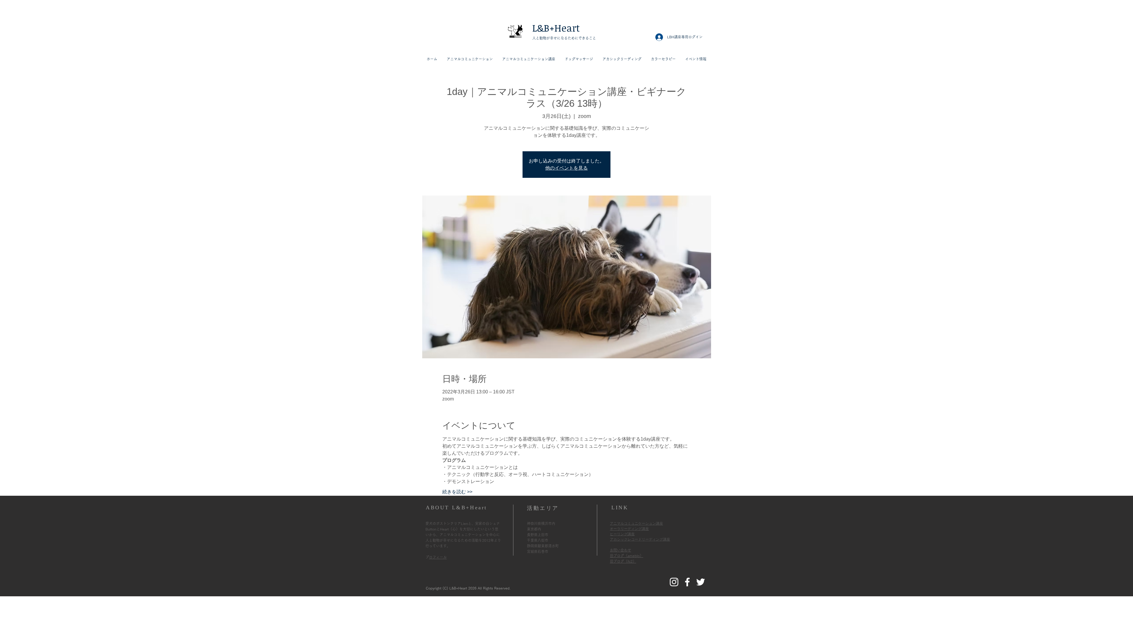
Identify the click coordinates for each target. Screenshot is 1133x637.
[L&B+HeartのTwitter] (700, 582)
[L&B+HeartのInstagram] (674, 582)
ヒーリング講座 (622, 534)
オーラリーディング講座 (629, 529)
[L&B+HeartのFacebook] (687, 582)
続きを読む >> (457, 491)
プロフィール (438, 557)
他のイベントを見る (566, 167)
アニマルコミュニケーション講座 (636, 523)
